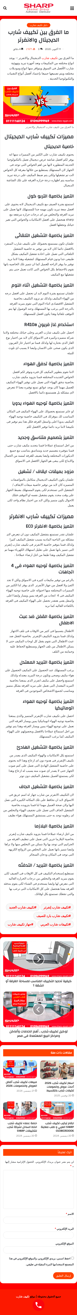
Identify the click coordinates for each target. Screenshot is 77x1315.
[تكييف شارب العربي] (38, 8)
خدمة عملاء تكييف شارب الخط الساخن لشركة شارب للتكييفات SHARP (22, 1127)
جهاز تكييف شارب (19, 924)
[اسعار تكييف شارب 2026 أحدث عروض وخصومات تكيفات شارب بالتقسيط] (57, 1069)
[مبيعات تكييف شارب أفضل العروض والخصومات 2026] (20, 1069)
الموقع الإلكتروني (64, 1243)
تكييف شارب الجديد (21, 907)
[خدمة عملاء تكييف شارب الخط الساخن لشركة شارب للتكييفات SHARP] (20, 1111)
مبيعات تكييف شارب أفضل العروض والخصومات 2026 (21, 1084)
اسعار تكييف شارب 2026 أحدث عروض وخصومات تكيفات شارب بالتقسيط (59, 1087)
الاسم (70, 1213)
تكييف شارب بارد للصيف (53, 916)
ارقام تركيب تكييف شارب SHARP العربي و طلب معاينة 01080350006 (57, 1127)
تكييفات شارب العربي (54, 924)
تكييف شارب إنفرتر (56, 907)
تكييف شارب (50, 58)
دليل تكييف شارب (38, 25)
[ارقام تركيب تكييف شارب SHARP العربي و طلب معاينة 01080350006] (57, 1111)
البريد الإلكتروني (64, 1228)
